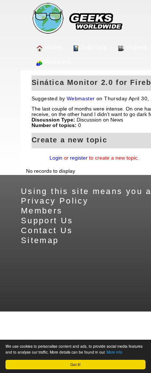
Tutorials (94, 47)
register (79, 158)
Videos (136, 47)
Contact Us (47, 230)
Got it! (75, 364)
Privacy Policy (54, 200)
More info (114, 352)
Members (57, 62)
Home (53, 47)
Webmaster (81, 98)
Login (55, 158)
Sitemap (40, 240)
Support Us (47, 220)
